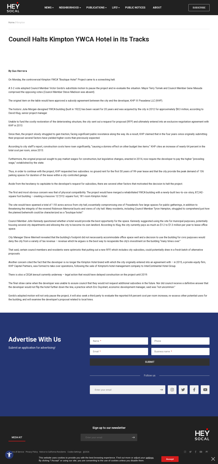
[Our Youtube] (205, 389)
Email (97, 351)
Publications (95, 7)
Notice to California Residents (52, 452)
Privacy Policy (32, 452)
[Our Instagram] (172, 389)
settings (150, 457)
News (48, 7)
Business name (163, 351)
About (157, 7)
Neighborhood (69, 7)
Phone (157, 341)
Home (11, 22)
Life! (115, 7)
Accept (170, 459)
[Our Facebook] (194, 389)
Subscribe (199, 7)
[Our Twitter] (183, 389)
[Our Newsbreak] (207, 452)
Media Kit (17, 437)
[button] (9, 455)
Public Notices (135, 7)
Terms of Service (16, 452)
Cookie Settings (74, 452)
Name (97, 341)
